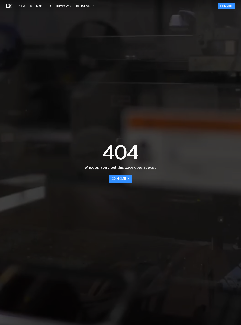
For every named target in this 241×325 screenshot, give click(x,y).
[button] (43, 6)
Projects (25, 6)
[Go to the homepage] (9, 6)
